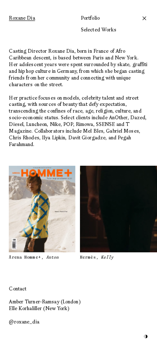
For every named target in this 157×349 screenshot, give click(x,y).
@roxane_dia (24, 321)
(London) (44, 301)
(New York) (39, 308)
